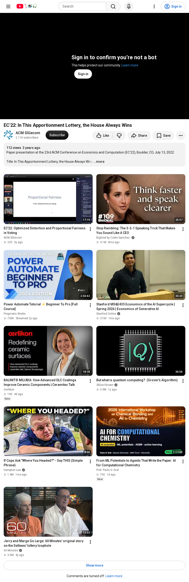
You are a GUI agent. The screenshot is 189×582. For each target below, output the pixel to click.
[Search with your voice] (128, 6)
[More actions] (180, 135)
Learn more (129, 65)
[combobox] (83, 6)
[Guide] (8, 6)
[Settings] (154, 6)
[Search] (113, 6)
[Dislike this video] (119, 135)
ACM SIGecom (28, 133)
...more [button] (98, 161)
